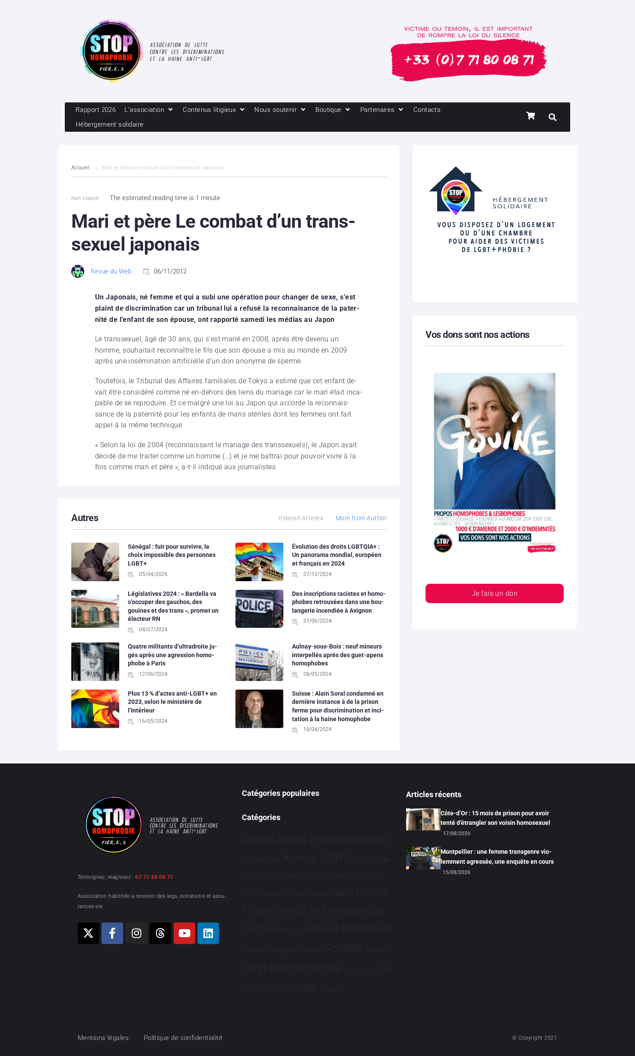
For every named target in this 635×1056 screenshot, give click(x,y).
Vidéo (304, 987)
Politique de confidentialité (183, 1038)
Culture (331, 875)
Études (331, 988)
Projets (253, 950)
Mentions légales (103, 1038)
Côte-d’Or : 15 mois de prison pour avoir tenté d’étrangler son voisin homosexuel (495, 818)
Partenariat (292, 930)
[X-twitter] (88, 933)
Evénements (307, 893)
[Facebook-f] (112, 933)
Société (343, 948)
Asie (273, 860)
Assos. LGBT (316, 858)
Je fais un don (495, 593)
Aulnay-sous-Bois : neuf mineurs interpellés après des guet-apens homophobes (337, 655)
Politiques (367, 928)
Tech (349, 970)
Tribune (366, 971)
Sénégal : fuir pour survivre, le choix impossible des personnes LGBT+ (172, 555)
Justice (259, 928)
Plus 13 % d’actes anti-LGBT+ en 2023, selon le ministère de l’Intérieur (172, 702)
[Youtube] (184, 933)
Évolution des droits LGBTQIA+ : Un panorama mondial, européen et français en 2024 (336, 555)
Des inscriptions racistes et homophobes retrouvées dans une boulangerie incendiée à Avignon (339, 602)
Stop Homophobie (291, 968)
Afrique (253, 859)
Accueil (80, 168)
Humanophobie (347, 909)
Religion (281, 949)
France (259, 910)
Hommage (293, 912)
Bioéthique (371, 859)
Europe (270, 892)
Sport (376, 949)
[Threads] (160, 933)
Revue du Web (111, 271)
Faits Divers (357, 891)
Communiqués (286, 875)
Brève (248, 877)
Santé (309, 948)
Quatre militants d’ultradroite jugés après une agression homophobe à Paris (172, 655)
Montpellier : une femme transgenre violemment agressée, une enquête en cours (497, 856)
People (324, 928)
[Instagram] (136, 933)
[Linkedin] (208, 933)
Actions (258, 840)
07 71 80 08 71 (154, 877)
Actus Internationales (331, 839)
